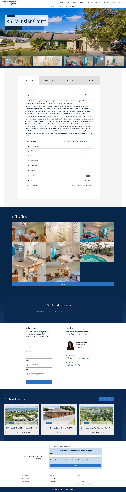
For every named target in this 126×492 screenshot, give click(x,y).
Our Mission (52, 478)
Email (51, 453)
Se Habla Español (106, 2)
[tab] (28, 80)
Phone (27, 360)
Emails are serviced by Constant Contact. (59, 461)
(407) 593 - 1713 (83, 481)
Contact (114, 2)
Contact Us (80, 478)
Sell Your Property (26, 481)
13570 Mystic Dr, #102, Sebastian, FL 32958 (21, 428)
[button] (68, 2)
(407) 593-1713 (122, 2)
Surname (28, 351)
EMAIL (27, 369)
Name (27, 342)
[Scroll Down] (21, 414)
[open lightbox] (17, 61)
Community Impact (54, 481)
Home (61, 2)
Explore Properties (26, 478)
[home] (10, 2)
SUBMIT (76, 465)
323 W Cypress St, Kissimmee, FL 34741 (59, 428)
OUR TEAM (97, 2)
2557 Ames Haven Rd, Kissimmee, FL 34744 (96, 428)
